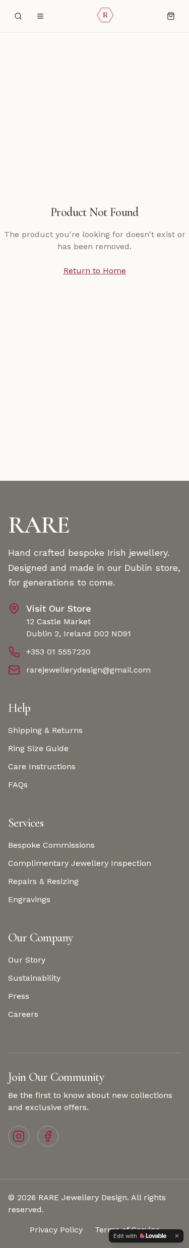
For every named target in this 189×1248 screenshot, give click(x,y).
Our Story (26, 960)
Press (18, 996)
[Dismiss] (177, 1236)
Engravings (29, 899)
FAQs (18, 784)
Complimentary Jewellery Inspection (79, 863)
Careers (23, 1014)
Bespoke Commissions (51, 845)
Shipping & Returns (45, 730)
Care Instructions (42, 766)
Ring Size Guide (38, 748)
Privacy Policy (56, 1229)
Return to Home (95, 270)
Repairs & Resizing (43, 881)
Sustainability (34, 978)
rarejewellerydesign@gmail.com (88, 670)
